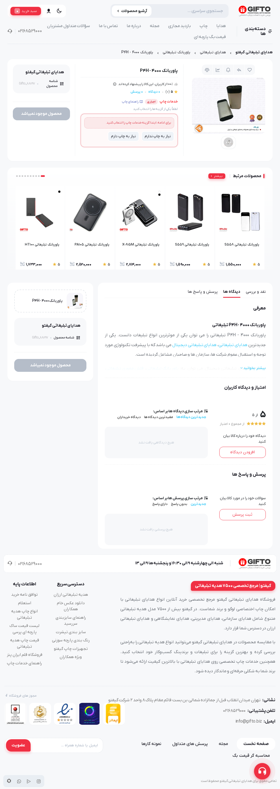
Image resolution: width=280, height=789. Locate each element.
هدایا (221, 26)
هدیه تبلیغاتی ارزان (71, 594)
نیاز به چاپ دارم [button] (123, 136)
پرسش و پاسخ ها (203, 291)
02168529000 (30, 31)
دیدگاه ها (231, 291)
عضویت (18, 745)
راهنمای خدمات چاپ (24, 663)
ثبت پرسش (242, 514)
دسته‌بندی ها (255, 31)
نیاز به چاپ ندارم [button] (158, 136)
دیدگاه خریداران (129, 417)
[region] (140, 53)
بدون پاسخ (179, 504)
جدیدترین (198, 504)
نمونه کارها (151, 744)
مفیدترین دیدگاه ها (158, 417)
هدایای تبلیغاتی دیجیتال (194, 345)
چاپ (204, 26)
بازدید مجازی (179, 26)
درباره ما (134, 26)
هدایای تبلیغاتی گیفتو (254, 52)
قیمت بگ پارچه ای (210, 37)
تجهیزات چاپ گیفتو (71, 648)
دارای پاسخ (160, 504)
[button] (43, 176)
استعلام (24, 603)
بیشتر (218, 176)
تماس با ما (108, 26)
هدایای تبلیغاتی (213, 52)
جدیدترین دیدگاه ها (191, 417)
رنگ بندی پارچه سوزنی (71, 640)
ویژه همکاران (71, 657)
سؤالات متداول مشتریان (68, 26)
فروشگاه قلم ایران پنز (24, 655)
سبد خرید (26, 11)
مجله (154, 26)
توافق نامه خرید (24, 594)
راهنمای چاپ (130, 102)
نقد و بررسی (256, 291)
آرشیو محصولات (134, 11)
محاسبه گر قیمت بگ (251, 755)
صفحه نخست (256, 744)
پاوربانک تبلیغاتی (176, 52)
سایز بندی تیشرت (71, 632)
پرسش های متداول (190, 744)
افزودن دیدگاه (242, 452)
